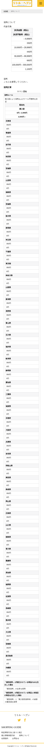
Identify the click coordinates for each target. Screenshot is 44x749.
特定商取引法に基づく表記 (11, 732)
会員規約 (4, 738)
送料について (24, 735)
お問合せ (15, 738)
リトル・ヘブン (22, 715)
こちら (7, 82)
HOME (6, 11)
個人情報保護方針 (8, 735)
